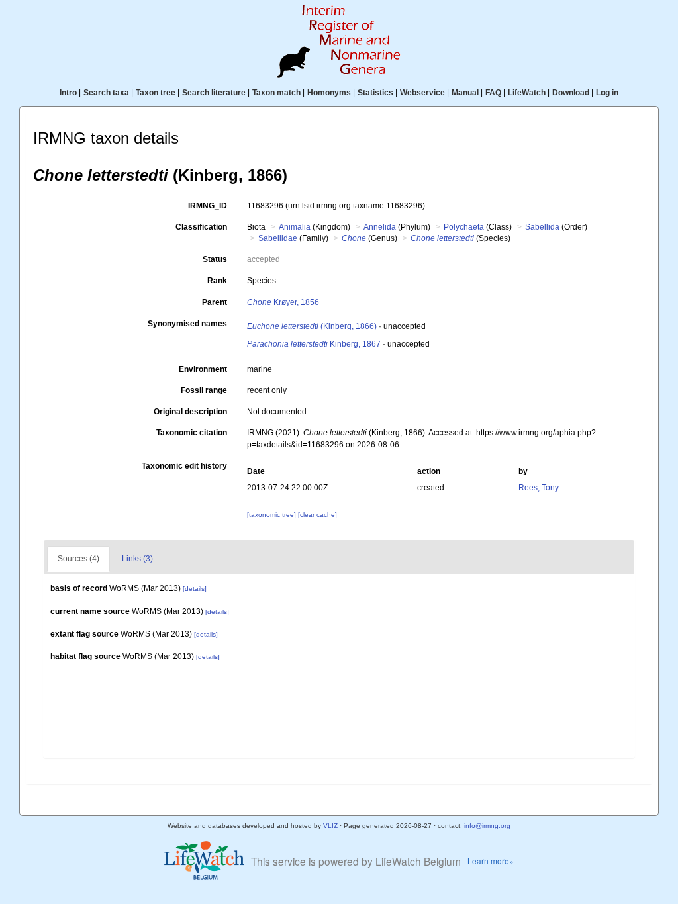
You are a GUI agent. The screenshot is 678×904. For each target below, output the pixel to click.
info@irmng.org (487, 825)
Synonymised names (187, 323)
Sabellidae (277, 238)
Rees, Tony (538, 487)
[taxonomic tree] (272, 514)
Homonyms (329, 92)
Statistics (375, 92)
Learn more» (490, 860)
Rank (217, 280)
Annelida (379, 227)
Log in (607, 92)
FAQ (493, 92)
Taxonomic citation (191, 432)
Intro (68, 92)
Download (570, 92)
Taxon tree (155, 92)
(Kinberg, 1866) (312, 326)
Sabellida (542, 227)
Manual (465, 92)
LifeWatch (527, 92)
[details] (195, 588)
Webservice (422, 92)
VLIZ (330, 825)
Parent (214, 302)
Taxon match (276, 92)
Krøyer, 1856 (283, 302)
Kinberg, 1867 (314, 344)
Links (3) (137, 558)
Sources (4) (78, 558)
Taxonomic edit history (184, 466)
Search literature (214, 92)
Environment (203, 369)
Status (215, 259)
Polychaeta (464, 227)
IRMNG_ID (207, 205)
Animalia (295, 227)
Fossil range (204, 390)
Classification (201, 227)
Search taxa (106, 92)
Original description (190, 411)
